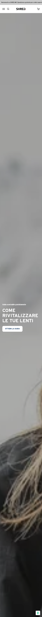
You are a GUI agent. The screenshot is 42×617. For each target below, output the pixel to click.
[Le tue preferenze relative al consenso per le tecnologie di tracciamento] (38, 613)
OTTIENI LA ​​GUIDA (12, 329)
